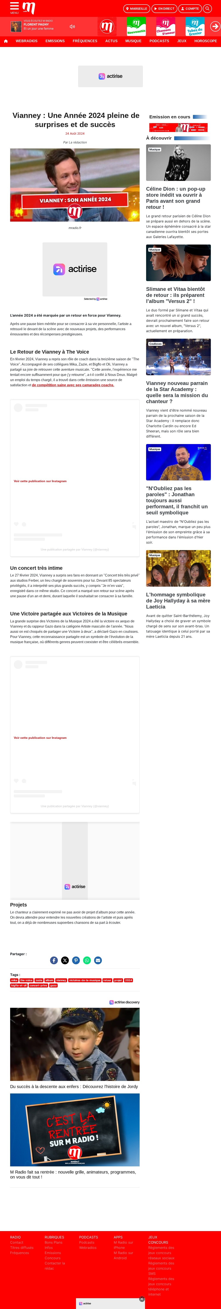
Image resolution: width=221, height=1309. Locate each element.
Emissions (55, 41)
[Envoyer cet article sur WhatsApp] (86, 962)
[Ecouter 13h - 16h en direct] (178, 127)
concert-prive (38, 985)
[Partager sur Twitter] (64, 962)
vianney (61, 980)
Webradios (27, 41)
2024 (128, 980)
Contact (16, 1242)
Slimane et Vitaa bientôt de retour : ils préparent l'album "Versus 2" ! (175, 295)
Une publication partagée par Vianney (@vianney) (75, 549)
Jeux (181, 41)
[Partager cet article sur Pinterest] (75, 962)
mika (14, 980)
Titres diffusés (21, 1247)
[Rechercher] (207, 8)
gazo (53, 985)
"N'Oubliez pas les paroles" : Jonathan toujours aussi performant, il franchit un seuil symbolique (177, 500)
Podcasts (159, 41)
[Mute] (72, 26)
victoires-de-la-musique (84, 980)
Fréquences (85, 41)
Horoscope (205, 41)
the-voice (26, 980)
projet (118, 980)
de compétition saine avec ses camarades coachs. (73, 385)
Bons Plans (53, 1242)
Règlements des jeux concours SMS (161, 1268)
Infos (49, 1247)
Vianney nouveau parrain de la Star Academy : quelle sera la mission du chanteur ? (177, 392)
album (49, 980)
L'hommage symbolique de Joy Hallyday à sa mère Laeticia (178, 601)
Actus (111, 41)
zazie (39, 980)
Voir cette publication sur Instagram (40, 481)
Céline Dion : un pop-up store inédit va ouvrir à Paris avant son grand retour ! (175, 198)
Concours (52, 1258)
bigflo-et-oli (19, 985)
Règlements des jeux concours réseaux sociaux (161, 1252)
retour (107, 980)
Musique (133, 41)
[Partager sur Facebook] (53, 962)
